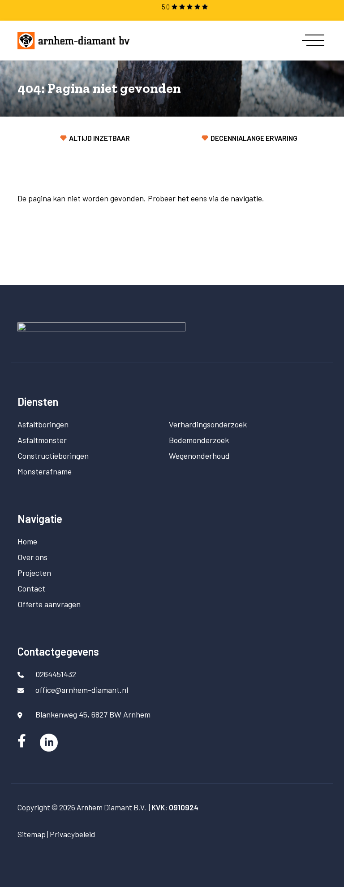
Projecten (34, 573)
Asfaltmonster (42, 440)
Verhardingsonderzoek (208, 424)
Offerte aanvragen (49, 604)
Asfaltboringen (43, 424)
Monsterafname (44, 471)
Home (27, 541)
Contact (31, 588)
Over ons (32, 557)
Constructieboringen (53, 456)
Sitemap (31, 834)
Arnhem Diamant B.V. (111, 807)
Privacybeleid (72, 834)
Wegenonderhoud (199, 456)
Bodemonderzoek (199, 440)
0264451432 (55, 674)
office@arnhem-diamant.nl (81, 690)
